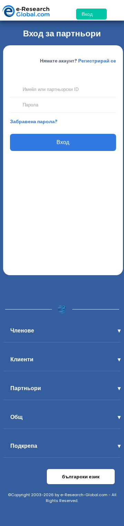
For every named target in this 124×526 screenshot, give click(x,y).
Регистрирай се (97, 60)
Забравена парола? (34, 121)
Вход (88, 14)
